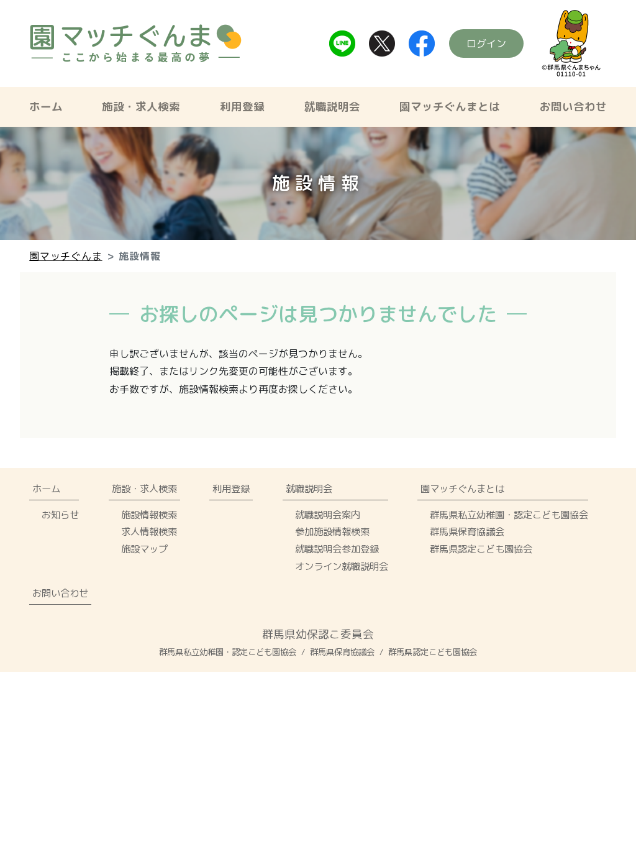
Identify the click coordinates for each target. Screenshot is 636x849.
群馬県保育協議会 (467, 531)
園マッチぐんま (65, 256)
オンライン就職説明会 (341, 566)
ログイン (486, 43)
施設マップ (144, 549)
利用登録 (242, 106)
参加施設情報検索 (332, 531)
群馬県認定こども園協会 (481, 549)
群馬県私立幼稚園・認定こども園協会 (509, 514)
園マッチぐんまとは (449, 106)
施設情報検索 (149, 514)
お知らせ (60, 514)
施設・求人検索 (141, 106)
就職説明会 (332, 106)
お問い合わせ (573, 106)
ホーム (46, 106)
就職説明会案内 (327, 514)
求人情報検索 (149, 531)
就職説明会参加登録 (337, 549)
